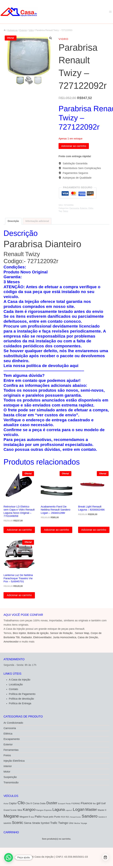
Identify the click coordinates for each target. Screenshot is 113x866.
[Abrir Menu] (110, 11)
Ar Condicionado (13, 722)
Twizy (65, 211)
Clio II (28, 803)
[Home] (5, 30)
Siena (27, 822)
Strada (36, 823)
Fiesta (68, 804)
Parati (45, 817)
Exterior (83, 208)
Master (91, 809)
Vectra (77, 823)
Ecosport (61, 804)
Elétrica (8, 733)
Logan (79, 809)
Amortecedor (11, 641)
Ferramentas (11, 749)
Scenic (17, 823)
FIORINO (75, 803)
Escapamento (12, 739)
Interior (8, 766)
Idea (20, 810)
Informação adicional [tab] (37, 221)
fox (94, 803)
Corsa (36, 803)
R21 (67, 817)
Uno (71, 823)
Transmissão (11, 782)
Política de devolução (21, 698)
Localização (16, 684)
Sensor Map (82, 633)
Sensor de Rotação (61, 633)
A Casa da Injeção (19, 679)
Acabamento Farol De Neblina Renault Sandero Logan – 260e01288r (55, 509)
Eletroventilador (42, 637)
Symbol (45, 823)
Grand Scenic (10, 810)
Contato (13, 689)
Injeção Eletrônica (14, 760)
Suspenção (10, 777)
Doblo (43, 803)
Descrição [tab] (13, 221)
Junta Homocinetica (64, 637)
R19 (63, 817)
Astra (6, 803)
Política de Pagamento (22, 694)
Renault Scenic (75, 817)
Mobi (32, 817)
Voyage (84, 823)
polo (51, 816)
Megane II (25, 816)
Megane (11, 816)
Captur (13, 803)
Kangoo (29, 810)
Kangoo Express (44, 810)
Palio (38, 816)
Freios (7, 755)
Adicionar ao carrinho (73, 146)
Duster (51, 803)
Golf (103, 803)
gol (98, 803)
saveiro (7, 823)
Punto (57, 816)
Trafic (53, 822)
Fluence (86, 803)
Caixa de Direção (88, 637)
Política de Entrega (20, 703)
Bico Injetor (19, 633)
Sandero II (102, 817)
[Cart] (105, 857)
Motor (7, 771)
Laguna (58, 809)
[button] (50, 38)
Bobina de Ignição (38, 633)
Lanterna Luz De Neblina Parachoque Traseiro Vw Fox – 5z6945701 (18, 578)
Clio (21, 802)
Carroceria (74, 208)
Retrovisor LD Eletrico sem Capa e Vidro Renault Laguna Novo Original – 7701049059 (19, 511)
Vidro (63, 39)
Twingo (63, 822)
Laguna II (68, 810)
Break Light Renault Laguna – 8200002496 (91, 508)
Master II (102, 810)
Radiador (26, 637)
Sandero (90, 816)
